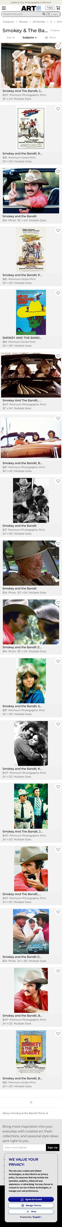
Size (9, 37)
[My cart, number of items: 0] (58, 7)
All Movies (39, 21)
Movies (23, 21)
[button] (31, 2)
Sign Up (53, 1147)
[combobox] (21, 14)
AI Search (55, 14)
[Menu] (3, 8)
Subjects (8, 21)
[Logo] (31, 8)
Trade (50, 8)
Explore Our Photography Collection (31, 2)
